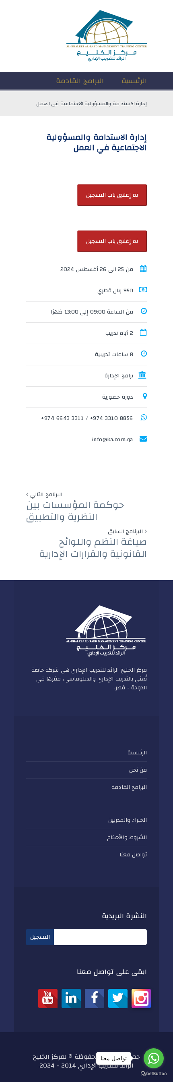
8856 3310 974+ (111, 418)
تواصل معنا (133, 855)
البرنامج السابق (125, 531)
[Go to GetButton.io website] (154, 1073)
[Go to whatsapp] (154, 1058)
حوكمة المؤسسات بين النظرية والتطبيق (75, 511)
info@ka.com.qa (112, 439)
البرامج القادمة (129, 787)
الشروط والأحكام (127, 837)
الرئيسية (137, 753)
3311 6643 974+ (62, 418)
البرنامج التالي (46, 494)
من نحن (138, 770)
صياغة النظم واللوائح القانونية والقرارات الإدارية (93, 548)
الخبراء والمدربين (127, 820)
